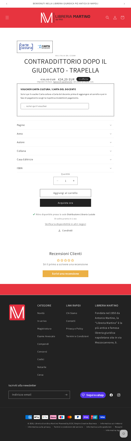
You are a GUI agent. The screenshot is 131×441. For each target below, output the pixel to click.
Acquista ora (65, 202)
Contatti (70, 320)
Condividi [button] (67, 230)
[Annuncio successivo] (124, 3)
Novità (41, 313)
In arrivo (42, 320)
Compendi (43, 343)
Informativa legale (114, 430)
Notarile (41, 367)
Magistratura (44, 328)
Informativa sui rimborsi (111, 423)
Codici (40, 359)
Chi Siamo (71, 313)
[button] (7, 17)
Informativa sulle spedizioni (99, 427)
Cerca (40, 374)
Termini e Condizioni (77, 336)
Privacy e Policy (74, 328)
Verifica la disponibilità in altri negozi (65, 224)
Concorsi (42, 351)
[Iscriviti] (66, 395)
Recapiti (118, 427)
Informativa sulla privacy (39, 427)
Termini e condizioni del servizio (68, 427)
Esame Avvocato (46, 336)
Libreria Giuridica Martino (46, 423)
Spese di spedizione (62, 81)
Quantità (65, 174)
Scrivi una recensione (65, 273)
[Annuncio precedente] (6, 3)
